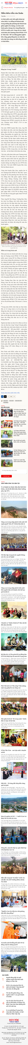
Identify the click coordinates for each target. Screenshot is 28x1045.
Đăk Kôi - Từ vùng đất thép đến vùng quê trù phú (13, 784)
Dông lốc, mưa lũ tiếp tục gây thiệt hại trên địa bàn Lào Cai (13, 849)
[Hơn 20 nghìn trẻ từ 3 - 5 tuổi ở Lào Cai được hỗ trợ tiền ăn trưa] (14, 835)
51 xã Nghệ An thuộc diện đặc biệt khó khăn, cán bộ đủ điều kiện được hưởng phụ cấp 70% (13, 489)
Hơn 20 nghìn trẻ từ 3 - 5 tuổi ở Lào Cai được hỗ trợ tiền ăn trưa (13, 817)
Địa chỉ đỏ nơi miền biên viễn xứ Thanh (20, 441)
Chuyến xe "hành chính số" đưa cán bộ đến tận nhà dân (13, 624)
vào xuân (11, 400)
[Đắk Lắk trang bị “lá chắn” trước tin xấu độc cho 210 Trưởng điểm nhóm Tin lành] (14, 898)
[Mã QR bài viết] (14, 396)
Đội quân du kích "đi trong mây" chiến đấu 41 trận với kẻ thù (13, 720)
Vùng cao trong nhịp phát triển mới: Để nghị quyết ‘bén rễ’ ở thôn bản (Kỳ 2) (14, 523)
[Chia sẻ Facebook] (2, 396)
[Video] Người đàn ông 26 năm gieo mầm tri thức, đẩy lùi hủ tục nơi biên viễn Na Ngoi (20, 413)
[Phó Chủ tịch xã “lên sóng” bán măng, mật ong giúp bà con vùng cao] (14, 706)
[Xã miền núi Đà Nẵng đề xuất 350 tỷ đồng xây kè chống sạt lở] (14, 963)
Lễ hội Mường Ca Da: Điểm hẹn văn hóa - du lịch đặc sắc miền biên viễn (20, 452)
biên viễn (6, 400)
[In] (11, 396)
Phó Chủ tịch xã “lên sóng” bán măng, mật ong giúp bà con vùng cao (13, 687)
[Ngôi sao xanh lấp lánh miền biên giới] (7, 463)
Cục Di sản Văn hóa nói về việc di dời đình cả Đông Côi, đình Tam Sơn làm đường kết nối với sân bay (15, 1003)
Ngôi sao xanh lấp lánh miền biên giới (20, 460)
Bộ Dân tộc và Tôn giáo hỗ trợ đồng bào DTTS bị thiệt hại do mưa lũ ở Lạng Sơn (14, 655)
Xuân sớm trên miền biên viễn (10, 393)
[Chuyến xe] (14, 641)
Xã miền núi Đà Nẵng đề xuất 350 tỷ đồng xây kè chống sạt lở (12, 943)
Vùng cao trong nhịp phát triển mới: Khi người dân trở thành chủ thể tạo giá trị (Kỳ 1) (13, 590)
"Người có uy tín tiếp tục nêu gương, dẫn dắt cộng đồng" (13, 912)
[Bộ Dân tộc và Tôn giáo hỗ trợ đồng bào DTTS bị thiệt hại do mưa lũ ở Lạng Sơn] (14, 673)
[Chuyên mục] (2, 3)
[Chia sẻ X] (5, 396)
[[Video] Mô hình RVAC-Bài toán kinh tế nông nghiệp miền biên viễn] (7, 434)
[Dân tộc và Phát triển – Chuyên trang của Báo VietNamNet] (8, 3)
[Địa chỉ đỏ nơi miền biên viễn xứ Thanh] (7, 444)
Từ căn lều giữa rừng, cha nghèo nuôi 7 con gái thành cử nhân (15, 994)
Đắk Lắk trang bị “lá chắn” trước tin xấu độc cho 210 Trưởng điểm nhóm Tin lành (13, 880)
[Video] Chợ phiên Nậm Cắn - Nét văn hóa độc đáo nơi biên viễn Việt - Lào (20, 423)
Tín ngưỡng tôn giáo (19, 7)
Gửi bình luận (6, 476)
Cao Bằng (6, 402)
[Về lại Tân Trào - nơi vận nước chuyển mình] (14, 770)
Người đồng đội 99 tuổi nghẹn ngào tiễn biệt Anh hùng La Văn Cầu (14, 979)
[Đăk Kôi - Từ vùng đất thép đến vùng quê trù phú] (14, 803)
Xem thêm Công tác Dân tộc (10, 483)
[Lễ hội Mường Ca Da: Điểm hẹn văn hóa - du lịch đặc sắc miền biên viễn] (7, 453)
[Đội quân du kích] (14, 737)
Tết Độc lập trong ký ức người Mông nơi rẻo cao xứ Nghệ (13, 556)
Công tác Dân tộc (8, 7)
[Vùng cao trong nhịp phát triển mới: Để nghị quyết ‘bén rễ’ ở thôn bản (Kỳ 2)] (14, 542)
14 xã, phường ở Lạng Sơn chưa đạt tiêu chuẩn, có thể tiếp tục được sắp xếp (15, 1012)
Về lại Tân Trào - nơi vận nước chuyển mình (13, 751)
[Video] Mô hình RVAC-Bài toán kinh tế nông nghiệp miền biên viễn (20, 433)
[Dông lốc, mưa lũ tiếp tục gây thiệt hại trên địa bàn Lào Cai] (14, 865)
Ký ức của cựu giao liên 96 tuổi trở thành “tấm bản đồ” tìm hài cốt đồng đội (15, 987)
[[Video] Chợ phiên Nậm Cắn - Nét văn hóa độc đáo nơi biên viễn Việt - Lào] (7, 424)
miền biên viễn (18, 400)
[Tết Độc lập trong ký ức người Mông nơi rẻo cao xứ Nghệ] (14, 575)
